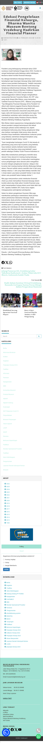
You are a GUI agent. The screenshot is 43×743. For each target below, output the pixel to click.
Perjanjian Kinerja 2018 (10, 365)
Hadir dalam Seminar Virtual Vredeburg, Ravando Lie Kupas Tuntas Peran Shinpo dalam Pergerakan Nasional (23, 285)
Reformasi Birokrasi (9, 352)
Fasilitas (5, 369)
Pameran (6, 377)
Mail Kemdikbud (8, 716)
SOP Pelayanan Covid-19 (10, 411)
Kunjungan (6, 407)
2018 (8, 506)
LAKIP (5, 428)
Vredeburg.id (23, 738)
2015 (8, 514)
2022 (8, 495)
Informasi (6, 373)
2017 (8, 509)
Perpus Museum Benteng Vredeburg (14, 718)
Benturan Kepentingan (10, 440)
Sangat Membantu (11, 565)
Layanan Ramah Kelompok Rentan (14, 465)
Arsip (6, 478)
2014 (8, 517)
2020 (8, 500)
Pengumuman (7, 461)
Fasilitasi (6, 453)
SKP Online (6, 720)
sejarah (5, 398)
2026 (8, 484)
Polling (21, 546)
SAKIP (5, 432)
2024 (8, 489)
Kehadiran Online (8, 714)
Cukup (7, 562)
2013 (8, 520)
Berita (5, 348)
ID (38, 2)
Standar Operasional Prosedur (12, 449)
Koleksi (5, 356)
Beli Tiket (17, 2)
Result (22, 551)
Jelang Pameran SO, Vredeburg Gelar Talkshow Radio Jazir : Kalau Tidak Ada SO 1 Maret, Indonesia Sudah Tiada (21, 273)
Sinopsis (5, 470)
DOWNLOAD (8, 577)
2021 (8, 498)
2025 (8, 486)
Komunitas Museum (9, 390)
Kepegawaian (7, 382)
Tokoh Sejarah (7, 423)
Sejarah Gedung (8, 403)
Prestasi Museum (8, 394)
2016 (8, 511)
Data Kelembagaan (9, 457)
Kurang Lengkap (10, 559)
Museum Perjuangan (9, 419)
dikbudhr (5, 710)
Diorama (5, 436)
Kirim (6, 569)
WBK (4, 386)
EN (42, 2)
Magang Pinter (29, 2)
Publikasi (6, 444)
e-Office (5, 712)
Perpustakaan (7, 415)
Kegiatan (6, 361)
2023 (8, 492)
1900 (8, 523)
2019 (8, 503)
